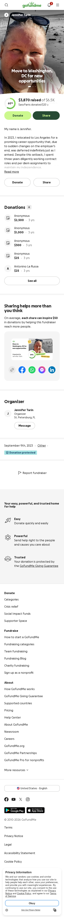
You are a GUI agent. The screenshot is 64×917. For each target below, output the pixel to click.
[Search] (6, 5)
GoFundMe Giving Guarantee (39, 565)
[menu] (57, 5)
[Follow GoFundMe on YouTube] (13, 799)
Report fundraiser (35, 472)
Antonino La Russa (26, 266)
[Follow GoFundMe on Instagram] (27, 799)
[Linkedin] (51, 370)
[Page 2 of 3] (32, 86)
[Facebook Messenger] (42, 370)
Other (42, 445)
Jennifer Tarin (23, 410)
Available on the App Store (35, 810)
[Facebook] (22, 370)
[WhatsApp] (32, 370)
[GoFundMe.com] (32, 5)
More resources (14, 770)
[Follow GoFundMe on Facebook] (6, 799)
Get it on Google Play (14, 810)
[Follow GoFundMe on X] (20, 799)
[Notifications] (49, 5)
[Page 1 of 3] (29, 86)
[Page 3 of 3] (35, 86)
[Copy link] (12, 370)
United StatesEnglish (33, 788)
